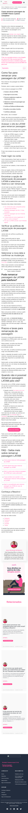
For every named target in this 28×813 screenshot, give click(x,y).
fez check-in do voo (18, 390)
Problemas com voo (9, 7)
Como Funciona (5, 778)
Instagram (7, 518)
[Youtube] (17, 809)
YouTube (6, 523)
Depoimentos (4, 780)
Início (2, 7)
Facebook (7, 520)
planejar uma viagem (14, 34)
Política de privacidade (14, 805)
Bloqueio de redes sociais (20, 782)
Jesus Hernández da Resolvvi (14, 550)
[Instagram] (10, 809)
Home (2, 774)
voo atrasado (13, 414)
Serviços (3, 792)
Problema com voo (19, 774)
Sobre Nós (3, 776)
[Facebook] (7, 809)
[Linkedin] (14, 809)
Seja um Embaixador (6, 782)
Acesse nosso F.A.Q (13, 762)
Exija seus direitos (14, 429)
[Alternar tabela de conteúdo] (23, 68)
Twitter (6, 525)
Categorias (3, 794)
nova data (4, 262)
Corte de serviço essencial (21, 784)
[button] (24, 2)
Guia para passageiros (8, 640)
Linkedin (6, 521)
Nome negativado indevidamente (19, 777)
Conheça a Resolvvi (5, 790)
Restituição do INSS (19, 779)
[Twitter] (20, 809)
